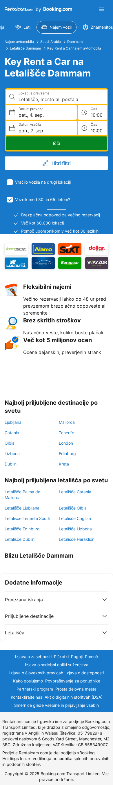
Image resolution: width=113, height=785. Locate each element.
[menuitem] (22, 27)
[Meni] (101, 9)
